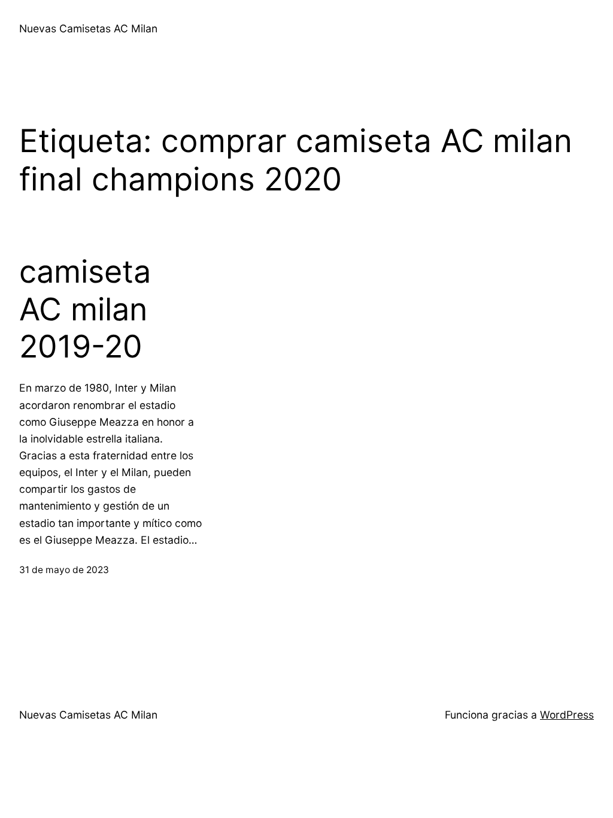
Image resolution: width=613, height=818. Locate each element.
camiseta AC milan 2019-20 (85, 309)
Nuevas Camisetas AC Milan (88, 28)
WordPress (567, 714)
